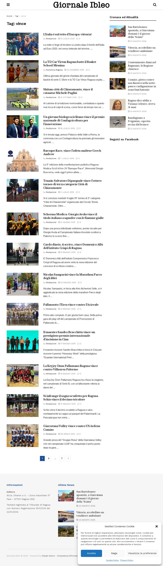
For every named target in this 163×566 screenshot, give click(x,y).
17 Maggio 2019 (67, 343)
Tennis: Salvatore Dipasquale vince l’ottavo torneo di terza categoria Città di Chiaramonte (72, 184)
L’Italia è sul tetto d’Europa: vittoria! (67, 34)
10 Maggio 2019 (68, 404)
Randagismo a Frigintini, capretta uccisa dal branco (139, 121)
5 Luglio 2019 (67, 192)
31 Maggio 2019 (67, 252)
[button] (156, 526)
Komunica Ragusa (54, 70)
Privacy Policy (126, 560)
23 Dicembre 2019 (75, 70)
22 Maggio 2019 (68, 282)
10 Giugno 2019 (67, 222)
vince (23, 16)
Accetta (91, 553)
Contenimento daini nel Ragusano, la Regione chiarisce (142, 65)
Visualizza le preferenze (142, 553)
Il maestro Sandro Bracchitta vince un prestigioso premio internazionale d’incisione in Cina (69, 336)
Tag (16, 16)
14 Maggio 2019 (67, 374)
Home (9, 16)
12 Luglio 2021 (67, 39)
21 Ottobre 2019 (68, 97)
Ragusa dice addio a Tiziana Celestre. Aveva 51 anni (141, 104)
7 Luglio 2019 (67, 158)
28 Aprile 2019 (67, 434)
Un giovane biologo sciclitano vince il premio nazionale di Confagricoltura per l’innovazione (74, 120)
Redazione (51, 39)
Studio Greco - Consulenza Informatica (61, 556)
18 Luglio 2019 (67, 128)
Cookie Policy (112, 560)
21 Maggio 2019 (67, 309)
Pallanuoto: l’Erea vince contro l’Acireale (71, 304)
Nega (114, 553)
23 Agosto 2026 (138, 41)
